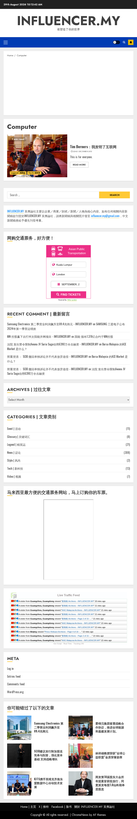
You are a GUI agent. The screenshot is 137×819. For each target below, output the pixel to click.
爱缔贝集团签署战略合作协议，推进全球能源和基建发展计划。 (109, 727)
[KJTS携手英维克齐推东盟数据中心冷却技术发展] (19, 783)
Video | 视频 (14, 476)
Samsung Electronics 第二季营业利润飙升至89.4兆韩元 (48, 727)
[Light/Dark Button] (116, 42)
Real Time (68, 644)
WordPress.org (15, 692)
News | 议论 (14, 452)
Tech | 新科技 (34, 173)
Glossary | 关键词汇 (18, 436)
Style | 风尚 (14, 460)
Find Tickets (71, 294)
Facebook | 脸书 (61, 807)
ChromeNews (80, 815)
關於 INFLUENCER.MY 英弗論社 (94, 807)
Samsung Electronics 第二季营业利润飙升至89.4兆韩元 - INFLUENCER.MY (49, 324)
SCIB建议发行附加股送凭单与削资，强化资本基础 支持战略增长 (48, 755)
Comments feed (16, 684)
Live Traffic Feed (68, 595)
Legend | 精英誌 (18, 173)
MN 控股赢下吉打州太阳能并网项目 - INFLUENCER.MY (39, 336)
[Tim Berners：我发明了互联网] (37, 155)
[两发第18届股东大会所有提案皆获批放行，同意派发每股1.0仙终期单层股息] (80, 783)
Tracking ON (78, 644)
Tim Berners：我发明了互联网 (93, 146)
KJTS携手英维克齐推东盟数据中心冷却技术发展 (48, 783)
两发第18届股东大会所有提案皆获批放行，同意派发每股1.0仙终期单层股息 (110, 783)
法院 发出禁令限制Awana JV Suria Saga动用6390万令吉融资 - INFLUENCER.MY (52, 344)
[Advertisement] (68, 86)
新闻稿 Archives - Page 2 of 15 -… (77, 619)
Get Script (58, 644)
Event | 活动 (14, 428)
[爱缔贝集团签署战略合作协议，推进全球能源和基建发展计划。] (80, 728)
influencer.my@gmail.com (105, 216)
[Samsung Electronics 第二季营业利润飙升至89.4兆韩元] (19, 728)
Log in (10, 668)
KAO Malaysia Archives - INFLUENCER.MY (81, 610)
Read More (79, 164)
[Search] (124, 42)
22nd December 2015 (82, 151)
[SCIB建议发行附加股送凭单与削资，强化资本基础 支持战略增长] (19, 755)
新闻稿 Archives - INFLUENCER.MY (78, 601)
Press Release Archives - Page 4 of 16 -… (63, 632)
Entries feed (14, 676)
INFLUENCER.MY (68, 20)
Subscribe (130, 42)
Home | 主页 (28, 807)
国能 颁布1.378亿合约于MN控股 (94, 336)
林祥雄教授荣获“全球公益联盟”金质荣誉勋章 (110, 755)
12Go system (72, 300)
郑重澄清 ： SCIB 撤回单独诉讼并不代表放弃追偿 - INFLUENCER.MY (47, 356)
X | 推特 (44, 807)
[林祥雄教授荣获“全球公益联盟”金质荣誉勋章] (80, 755)
